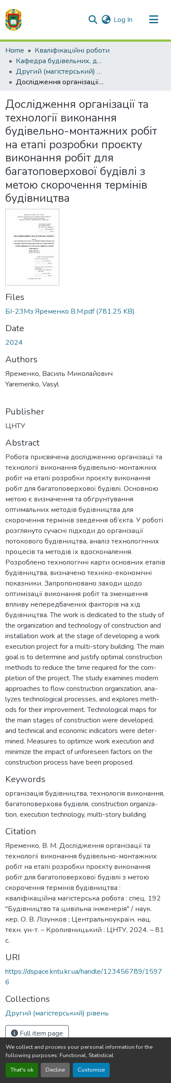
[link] (85, 311)
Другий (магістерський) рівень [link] (59, 71)
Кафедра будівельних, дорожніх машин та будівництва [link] (59, 61)
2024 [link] (14, 342)
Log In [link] (123, 20)
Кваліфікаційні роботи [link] (72, 50)
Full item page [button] (40, 1033)
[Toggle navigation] (153, 19)
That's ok (22, 1070)
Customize (91, 1070)
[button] (13, 20)
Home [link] (14, 50)
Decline (55, 1070)
